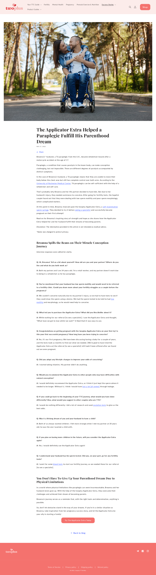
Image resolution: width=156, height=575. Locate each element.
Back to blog (79, 533)
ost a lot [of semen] (91, 386)
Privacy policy (70, 567)
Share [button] (41, 152)
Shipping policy (87, 567)
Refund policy (103, 567)
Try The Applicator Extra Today (78, 520)
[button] (34, 4)
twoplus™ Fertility (80, 570)
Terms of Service (54, 567)
